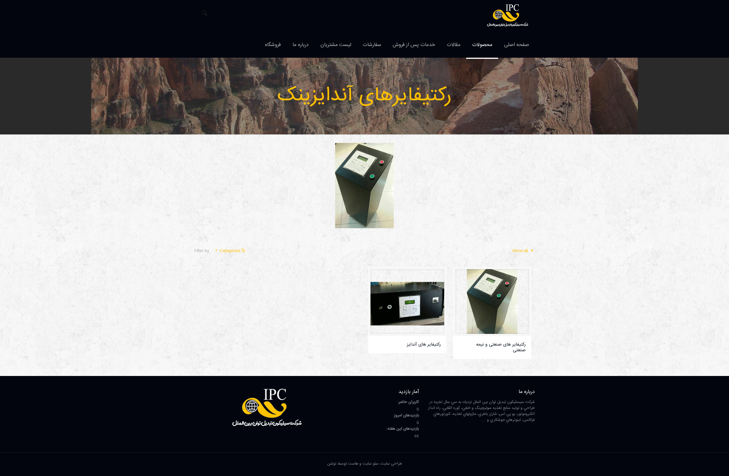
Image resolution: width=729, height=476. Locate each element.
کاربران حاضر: (407, 402)
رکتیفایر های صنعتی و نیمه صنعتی (501, 347)
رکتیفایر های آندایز (424, 344)
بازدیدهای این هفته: (402, 429)
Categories (230, 251)
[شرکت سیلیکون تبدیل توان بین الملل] (507, 16)
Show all (520, 251)
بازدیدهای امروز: (405, 416)
